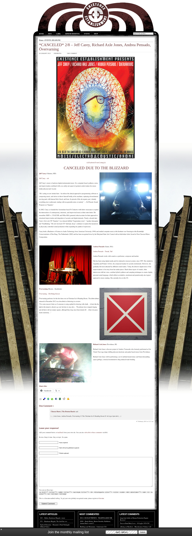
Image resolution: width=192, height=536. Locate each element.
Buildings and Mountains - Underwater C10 (93, 527)
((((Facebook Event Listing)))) (96, 162)
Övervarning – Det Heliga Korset (49, 294)
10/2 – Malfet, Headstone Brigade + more (52, 518)
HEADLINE (56, 40)
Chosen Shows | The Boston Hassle (63, 411)
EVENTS (48, 40)
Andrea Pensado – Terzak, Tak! (103, 251)
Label (58, 34)
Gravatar (101, 498)
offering (122, 527)
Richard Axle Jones (99, 344)
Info (50, 34)
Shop (96, 34)
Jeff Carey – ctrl (44, 178)
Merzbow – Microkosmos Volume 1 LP (139, 527)
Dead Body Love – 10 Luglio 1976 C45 (137, 523)
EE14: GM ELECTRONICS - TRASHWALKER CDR (96, 518)
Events (87, 34)
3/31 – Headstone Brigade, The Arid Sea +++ (53, 521)
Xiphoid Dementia (72, 34)
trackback (60, 432)
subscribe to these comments (93, 432)
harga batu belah (125, 518)
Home (41, 34)
